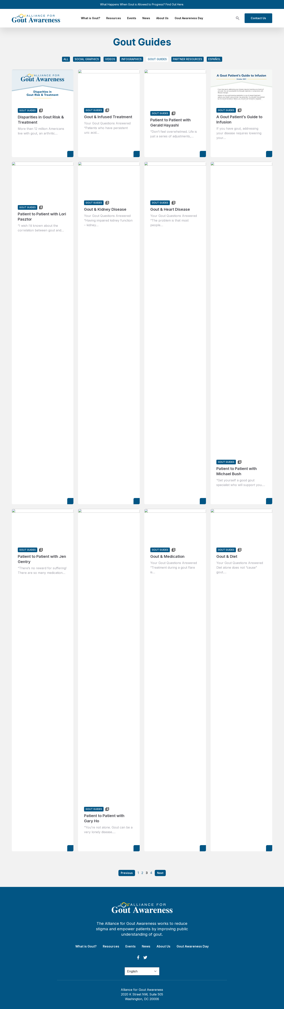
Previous (127, 873)
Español (214, 59)
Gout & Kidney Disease (105, 209)
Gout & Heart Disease (170, 209)
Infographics (131, 59)
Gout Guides (157, 59)
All (66, 59)
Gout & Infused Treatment (108, 117)
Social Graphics (87, 59)
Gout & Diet (226, 556)
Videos (110, 59)
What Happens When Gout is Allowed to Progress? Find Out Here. (142, 4)
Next (160, 873)
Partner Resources (187, 59)
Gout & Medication (167, 556)
